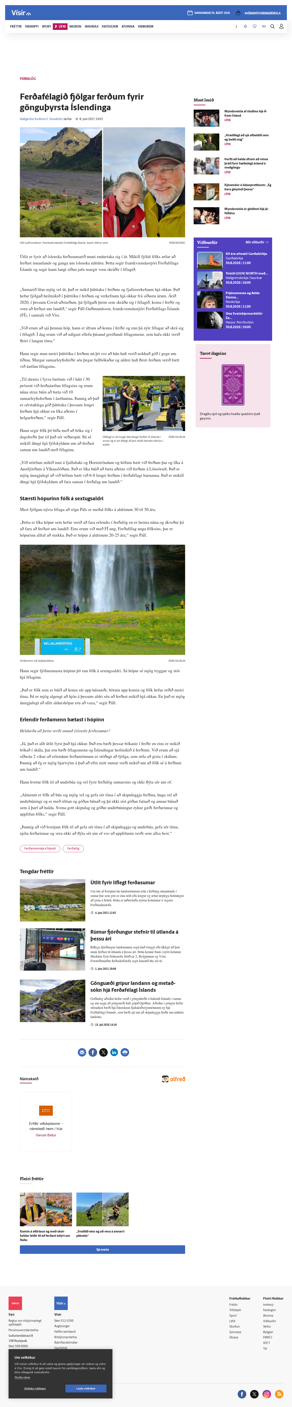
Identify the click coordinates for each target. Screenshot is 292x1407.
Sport (233, 1316)
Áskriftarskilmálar (66, 1342)
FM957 (267, 1337)
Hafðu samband (64, 1332)
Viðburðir (269, 1321)
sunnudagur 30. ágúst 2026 (212, 13)
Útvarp (233, 1337)
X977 (266, 1343)
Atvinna (268, 1316)
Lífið (232, 1321)
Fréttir (233, 1305)
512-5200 (67, 1321)
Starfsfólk (60, 1348)
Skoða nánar (22, 1377)
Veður (267, 1326)
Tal (265, 1348)
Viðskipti (235, 1310)
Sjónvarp (235, 1332)
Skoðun (234, 1326)
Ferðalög (73, 848)
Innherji (268, 1305)
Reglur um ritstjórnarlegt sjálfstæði (25, 1323)
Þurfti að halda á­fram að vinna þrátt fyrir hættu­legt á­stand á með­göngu (246, 164)
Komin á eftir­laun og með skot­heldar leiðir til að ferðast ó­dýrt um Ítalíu (45, 1236)
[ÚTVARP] (263, 26)
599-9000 (21, 1346)
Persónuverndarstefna (23, 1330)
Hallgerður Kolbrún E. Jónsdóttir (41, 119)
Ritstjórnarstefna (65, 1337)
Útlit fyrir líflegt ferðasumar (122, 883)
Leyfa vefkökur (86, 1388)
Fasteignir (269, 1310)
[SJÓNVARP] (254, 26)
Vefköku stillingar (35, 1388)
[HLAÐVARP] (245, 26)
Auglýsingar (62, 1326)
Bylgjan (268, 1332)
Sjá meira (102, 1249)
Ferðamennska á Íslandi (40, 848)
